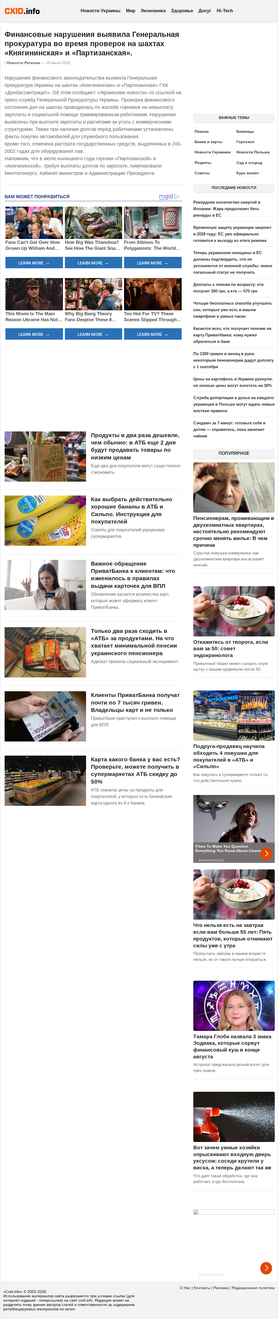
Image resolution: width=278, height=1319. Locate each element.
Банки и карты (208, 142)
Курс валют (247, 173)
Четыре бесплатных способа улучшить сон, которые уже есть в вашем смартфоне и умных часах (232, 309)
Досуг (204, 10)
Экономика (153, 10)
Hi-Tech (225, 10)
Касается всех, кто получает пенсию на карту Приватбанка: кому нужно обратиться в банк (232, 335)
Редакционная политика (253, 1288)
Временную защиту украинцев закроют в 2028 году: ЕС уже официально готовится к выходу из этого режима (232, 234)
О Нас (185, 1288)
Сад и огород (249, 162)
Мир (130, 10)
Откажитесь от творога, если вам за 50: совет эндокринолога (230, 648)
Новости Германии (213, 152)
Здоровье (182, 10)
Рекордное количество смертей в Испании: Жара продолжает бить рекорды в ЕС (226, 208)
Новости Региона (23, 63)
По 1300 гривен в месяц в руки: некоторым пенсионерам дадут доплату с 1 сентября (233, 360)
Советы (202, 173)
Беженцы (245, 131)
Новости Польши (253, 152)
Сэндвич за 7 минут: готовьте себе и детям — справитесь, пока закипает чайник (229, 429)
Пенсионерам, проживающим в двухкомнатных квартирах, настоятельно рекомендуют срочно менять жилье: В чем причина (233, 531)
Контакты (202, 1288)
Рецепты (203, 162)
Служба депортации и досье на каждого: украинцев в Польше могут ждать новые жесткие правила (234, 404)
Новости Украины (101, 10)
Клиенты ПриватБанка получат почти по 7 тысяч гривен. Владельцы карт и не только (135, 702)
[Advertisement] (93, 385)
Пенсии (202, 131)
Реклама (221, 1288)
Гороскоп (245, 142)
